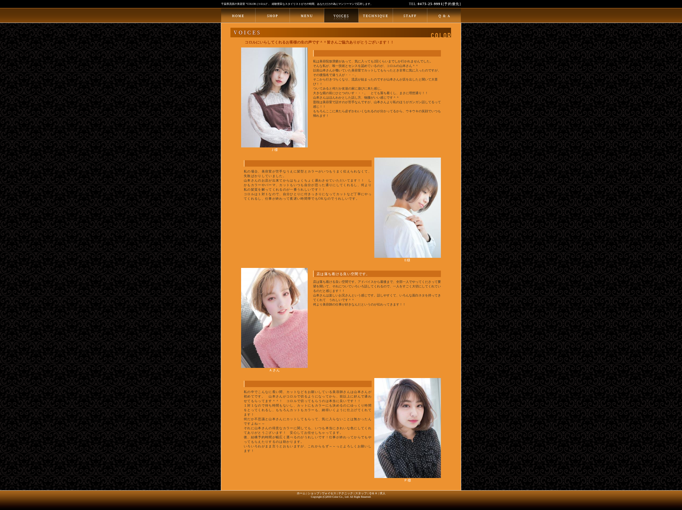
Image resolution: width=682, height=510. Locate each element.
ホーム (301, 493)
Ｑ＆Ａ (373, 493)
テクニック (345, 493)
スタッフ (361, 493)
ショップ (313, 493)
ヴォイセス (329, 493)
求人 (382, 493)
